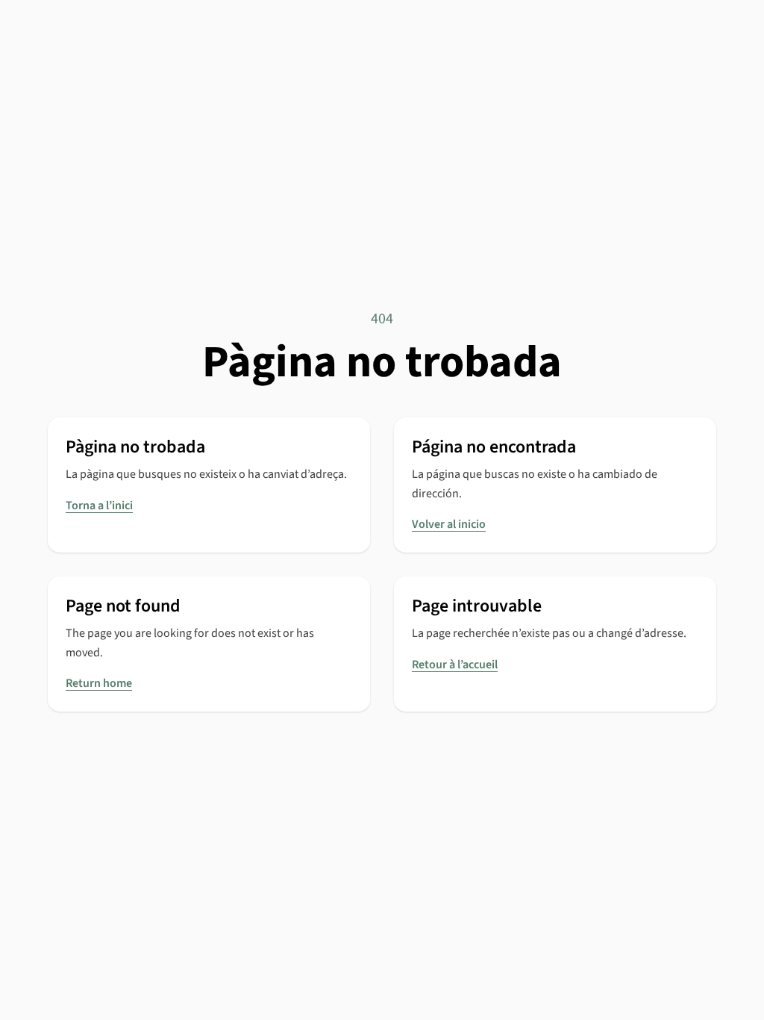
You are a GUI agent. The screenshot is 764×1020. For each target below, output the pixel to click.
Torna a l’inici (99, 505)
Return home (99, 683)
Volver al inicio (449, 524)
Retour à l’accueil (455, 664)
